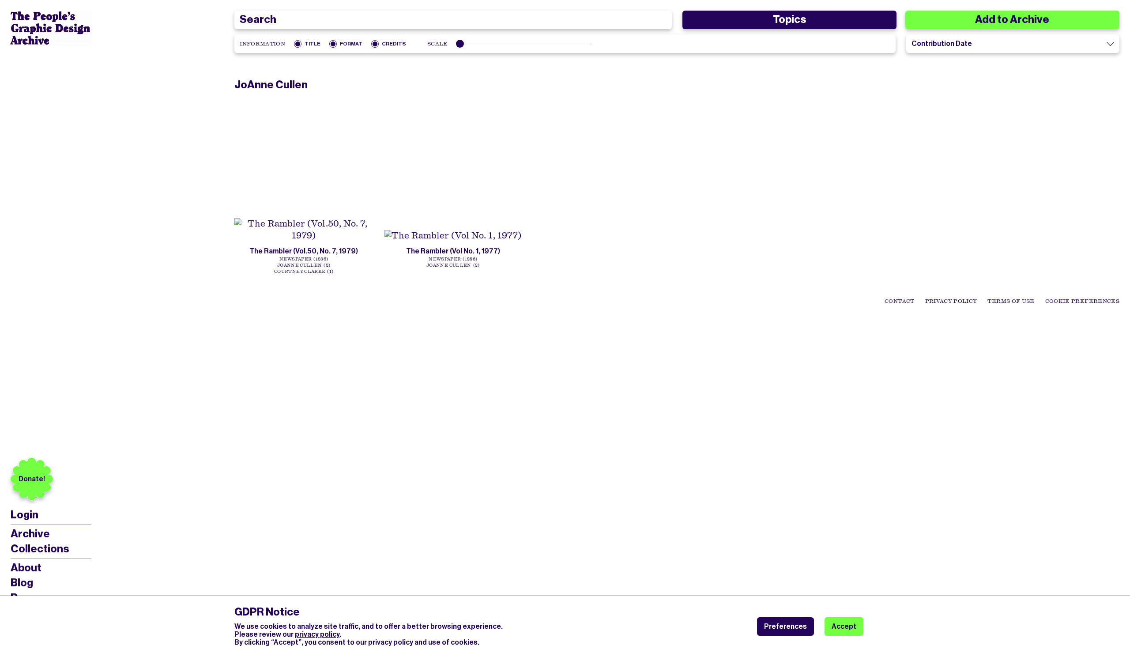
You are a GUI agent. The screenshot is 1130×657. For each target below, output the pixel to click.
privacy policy (317, 634)
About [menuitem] (26, 568)
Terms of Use (1010, 301)
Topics (789, 19)
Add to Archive (1012, 19)
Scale (437, 43)
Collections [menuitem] (40, 549)
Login (24, 515)
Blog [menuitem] (22, 583)
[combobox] (452, 20)
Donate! (32, 479)
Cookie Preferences (1082, 301)
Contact (899, 301)
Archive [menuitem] (30, 534)
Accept (844, 626)
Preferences (785, 626)
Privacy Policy (951, 301)
